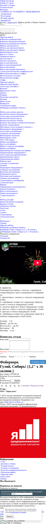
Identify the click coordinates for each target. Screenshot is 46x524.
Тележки (3, 165)
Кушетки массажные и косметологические (17, 123)
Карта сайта (5, 477)
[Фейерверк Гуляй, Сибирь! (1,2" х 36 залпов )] (19, 232)
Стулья (3, 212)
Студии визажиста (7, 195)
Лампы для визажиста (9, 193)
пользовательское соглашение (18, 512)
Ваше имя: (4, 339)
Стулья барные (6, 215)
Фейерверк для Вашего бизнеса (12, 108)
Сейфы (3, 80)
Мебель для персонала (9, 46)
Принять (10, 516)
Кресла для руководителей (10, 65)
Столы (2, 210)
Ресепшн (3, 99)
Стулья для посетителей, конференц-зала (16, 71)
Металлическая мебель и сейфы (13, 74)
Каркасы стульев (6, 204)
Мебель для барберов (8, 142)
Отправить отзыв (37, 362)
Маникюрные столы (8, 138)
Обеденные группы (8, 206)
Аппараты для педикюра (10, 170)
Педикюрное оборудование (11, 168)
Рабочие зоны (5, 161)
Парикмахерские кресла (9, 157)
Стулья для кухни (7, 217)
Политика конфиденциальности (13, 470)
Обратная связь (7, 474)
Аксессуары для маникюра (11, 131)
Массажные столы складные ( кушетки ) (16, 127)
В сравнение (14, 383)
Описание (4, 236)
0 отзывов (25, 386)
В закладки (4, 383)
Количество (4, 380)
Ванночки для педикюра (10, 172)
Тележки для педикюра (9, 178)
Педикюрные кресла (8, 174)
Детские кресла (6, 59)
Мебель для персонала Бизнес (12, 48)
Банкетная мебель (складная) (11, 202)
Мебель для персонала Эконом (12, 50)
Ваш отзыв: (4, 349)
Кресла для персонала (9, 63)
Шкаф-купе (4, 103)
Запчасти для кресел (8, 61)
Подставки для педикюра (10, 176)
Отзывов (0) (5, 238)
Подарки (3, 95)
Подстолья (4, 208)
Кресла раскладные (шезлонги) (12, 69)
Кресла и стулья (6, 54)
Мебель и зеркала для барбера (12, 146)
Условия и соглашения (10, 468)
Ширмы (3, 185)
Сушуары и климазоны (9, 163)
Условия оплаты (7, 466)
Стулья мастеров (6, 183)
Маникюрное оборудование (11, 129)
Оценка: (3, 357)
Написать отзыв (37, 386)
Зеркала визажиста (7, 189)
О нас (3, 462)
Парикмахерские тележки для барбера (15, 150)
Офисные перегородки (9, 84)
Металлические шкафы (9, 78)
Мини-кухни (5, 101)
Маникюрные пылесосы (10, 136)
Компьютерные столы (9, 52)
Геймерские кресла (7, 56)
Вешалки (3, 89)
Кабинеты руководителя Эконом (13, 44)
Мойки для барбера (8, 148)
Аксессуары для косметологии (12, 116)
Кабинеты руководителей (10, 39)
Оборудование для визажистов (12, 187)
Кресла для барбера (8, 144)
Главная (3, 479)
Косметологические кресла (11, 118)
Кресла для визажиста (9, 191)
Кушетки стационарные (9, 125)
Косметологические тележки (11, 121)
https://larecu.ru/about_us (14, 402)
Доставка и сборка (8, 464)
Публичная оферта (8, 472)
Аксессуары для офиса (9, 86)
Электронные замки (8, 106)
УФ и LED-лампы (7, 140)
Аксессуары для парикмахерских (13, 155)
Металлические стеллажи (10, 76)
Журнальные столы (8, 91)
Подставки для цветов (9, 97)
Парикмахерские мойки (9, 159)
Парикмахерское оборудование (12, 153)
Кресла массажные (7, 67)
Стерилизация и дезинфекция (12, 180)
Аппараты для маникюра (10, 133)
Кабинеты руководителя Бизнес (13, 41)
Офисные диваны (7, 82)
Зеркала (3, 93)
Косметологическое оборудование (14, 114)
